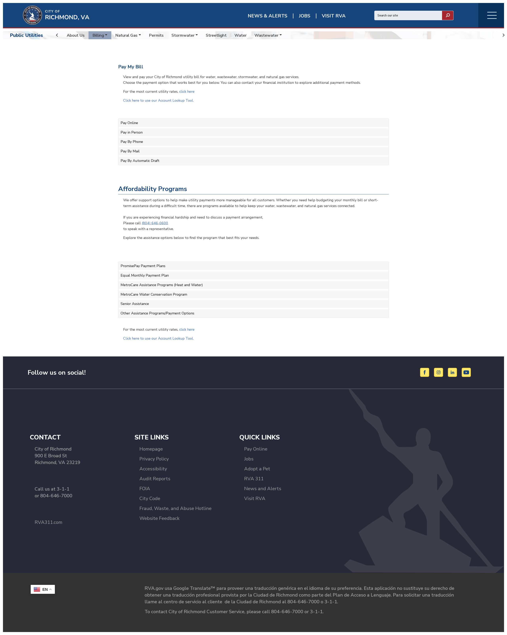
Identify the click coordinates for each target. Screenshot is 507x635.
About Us (76, 35)
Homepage (151, 449)
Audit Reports (154, 479)
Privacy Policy (154, 459)
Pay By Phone (132, 141)
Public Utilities (26, 35)
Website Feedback (159, 518)
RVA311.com (48, 522)
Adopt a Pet (257, 469)
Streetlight (216, 35)
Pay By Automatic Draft (140, 160)
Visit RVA (254, 498)
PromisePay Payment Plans (143, 266)
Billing (98, 35)
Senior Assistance (135, 303)
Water (240, 35)
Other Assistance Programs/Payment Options (157, 313)
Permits (156, 35)
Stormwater (183, 35)
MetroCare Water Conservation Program (154, 294)
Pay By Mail (130, 151)
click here (186, 91)
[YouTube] (466, 372)
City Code (149, 498)
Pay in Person (132, 132)
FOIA (144, 488)
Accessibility (153, 469)
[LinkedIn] (453, 372)
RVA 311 (254, 479)
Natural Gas (126, 35)
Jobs (249, 459)
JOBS (304, 16)
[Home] (46, 14)
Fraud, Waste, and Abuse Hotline (175, 508)
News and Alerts (262, 488)
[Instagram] (439, 372)
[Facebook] (425, 372)
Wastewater (266, 35)
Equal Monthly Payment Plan (145, 275)
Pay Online (129, 122)
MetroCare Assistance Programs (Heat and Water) (162, 285)
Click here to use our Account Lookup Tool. (158, 100)
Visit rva (334, 16)
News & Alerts (267, 16)
